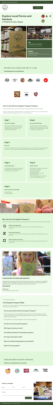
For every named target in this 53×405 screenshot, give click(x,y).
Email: (13, 387)
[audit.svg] (4, 235)
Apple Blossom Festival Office (11, 129)
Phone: (23, 387)
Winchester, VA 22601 (34, 172)
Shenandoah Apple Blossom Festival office (27, 315)
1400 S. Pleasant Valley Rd (35, 170)
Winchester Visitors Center (37, 129)
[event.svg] (4, 242)
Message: (4, 392)
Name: (3, 387)
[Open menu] (50, 2)
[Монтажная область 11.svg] (4, 228)
